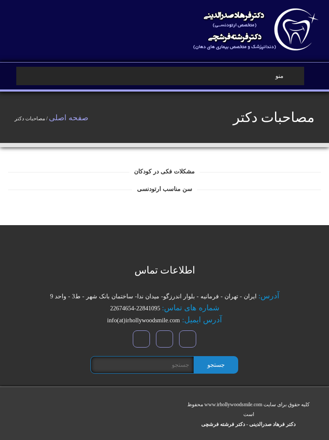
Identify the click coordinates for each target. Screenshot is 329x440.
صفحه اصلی (68, 117)
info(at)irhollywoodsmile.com (143, 320)
